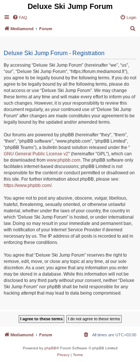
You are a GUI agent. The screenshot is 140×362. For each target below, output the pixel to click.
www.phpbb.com (63, 160)
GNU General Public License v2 (36, 153)
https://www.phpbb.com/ (28, 185)
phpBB (50, 348)
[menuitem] (19, 17)
